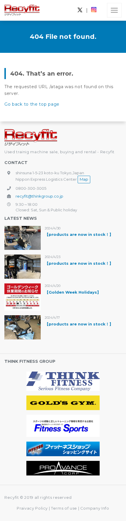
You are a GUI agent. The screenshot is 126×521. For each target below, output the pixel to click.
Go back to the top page (31, 104)
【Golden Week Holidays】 (73, 292)
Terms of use (64, 508)
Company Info (94, 508)
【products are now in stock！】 (79, 234)
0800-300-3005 (31, 188)
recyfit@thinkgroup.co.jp (39, 196)
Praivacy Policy (32, 508)
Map (84, 179)
